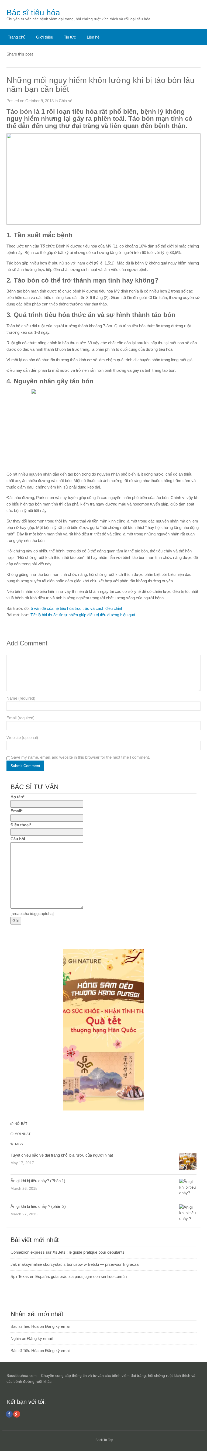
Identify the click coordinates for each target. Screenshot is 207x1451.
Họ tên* (18, 797)
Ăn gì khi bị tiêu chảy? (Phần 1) (38, 1180)
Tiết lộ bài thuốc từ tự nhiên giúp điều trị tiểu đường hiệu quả (82, 615)
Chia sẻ (65, 100)
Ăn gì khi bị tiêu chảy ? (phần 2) (38, 1206)
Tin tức (70, 37)
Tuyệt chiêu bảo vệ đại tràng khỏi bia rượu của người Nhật (62, 1155)
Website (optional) (22, 737)
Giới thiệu (44, 37)
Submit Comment (25, 766)
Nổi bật (20, 1124)
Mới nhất (22, 1134)
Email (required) (20, 718)
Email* (17, 811)
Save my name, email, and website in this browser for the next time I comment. (80, 757)
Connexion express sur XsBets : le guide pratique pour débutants (68, 1252)
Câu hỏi (18, 839)
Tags (18, 1144)
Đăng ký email (57, 1326)
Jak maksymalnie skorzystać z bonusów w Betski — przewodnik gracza (75, 1264)
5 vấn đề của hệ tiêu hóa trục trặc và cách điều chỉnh (77, 608)
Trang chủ (16, 37)
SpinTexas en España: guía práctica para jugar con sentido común (69, 1276)
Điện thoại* (21, 825)
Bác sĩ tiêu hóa (33, 12)
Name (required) (20, 698)
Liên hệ (93, 37)
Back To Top (104, 1440)
